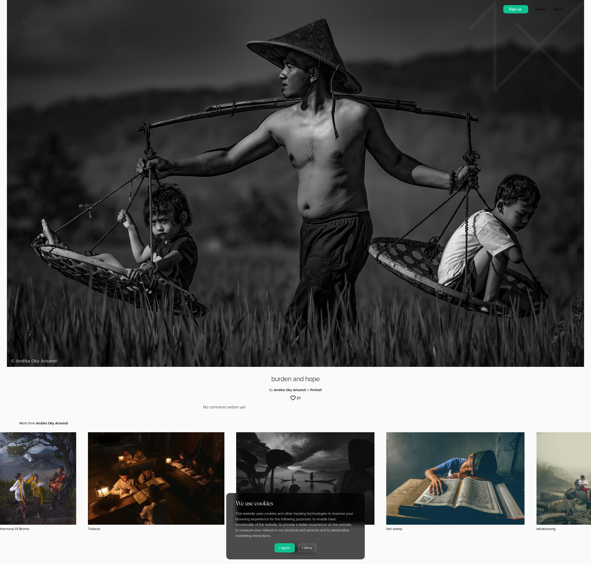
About (540, 9)
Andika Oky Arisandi (290, 390)
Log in (558, 9)
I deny (307, 548)
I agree (284, 548)
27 (299, 398)
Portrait (316, 390)
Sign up (515, 9)
